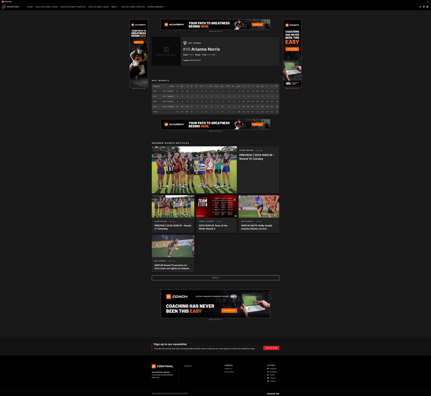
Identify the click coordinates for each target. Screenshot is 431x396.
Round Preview (160, 221)
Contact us (228, 368)
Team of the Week (206, 221)
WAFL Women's (160, 261)
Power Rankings (155, 7)
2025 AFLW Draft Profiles (73, 7)
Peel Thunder (194, 43)
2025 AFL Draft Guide (98, 7)
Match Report (247, 221)
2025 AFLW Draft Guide (46, 7)
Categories (188, 366)
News (114, 7)
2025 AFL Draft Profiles (133, 7)
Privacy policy (229, 371)
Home (30, 7)
